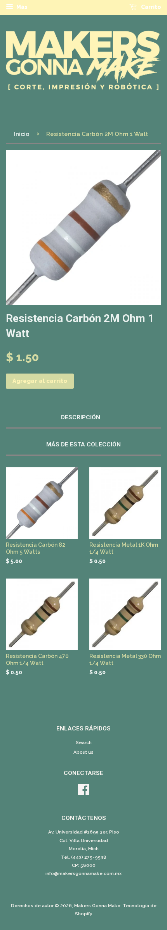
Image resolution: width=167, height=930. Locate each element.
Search (84, 742)
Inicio (22, 134)
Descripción (80, 417)
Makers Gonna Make (97, 905)
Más (21, 7)
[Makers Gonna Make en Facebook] (83, 792)
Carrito (150, 7)
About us (83, 752)
